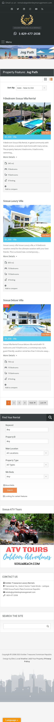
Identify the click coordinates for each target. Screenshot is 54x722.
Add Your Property (36, 659)
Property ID (11, 437)
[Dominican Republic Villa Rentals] (27, 20)
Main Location (12, 448)
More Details (9, 157)
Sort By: (11, 87)
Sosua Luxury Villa (13, 201)
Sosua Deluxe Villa (13, 300)
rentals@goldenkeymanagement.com (34, 2)
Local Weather (21, 659)
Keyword (9, 425)
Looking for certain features (16, 496)
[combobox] (31, 88)
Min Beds (10, 472)
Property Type (12, 460)
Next (31, 403)
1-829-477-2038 (29, 33)
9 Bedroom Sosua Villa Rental (19, 98)
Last (42, 403)
